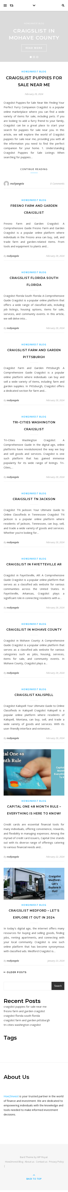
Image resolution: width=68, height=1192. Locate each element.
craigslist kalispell (34, 695)
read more (34, 47)
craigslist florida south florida (22, 1015)
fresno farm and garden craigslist (24, 1011)
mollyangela (17, 183)
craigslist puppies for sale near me (25, 1006)
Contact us (42, 1161)
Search (58, 986)
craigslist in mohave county (34, 629)
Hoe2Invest (11, 1096)
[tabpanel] (34, 36)
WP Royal (42, 1157)
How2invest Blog (34, 23)
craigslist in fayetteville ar (34, 564)
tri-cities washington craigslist (22, 1025)
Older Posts (16, 972)
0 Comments (57, 183)
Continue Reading (34, 169)
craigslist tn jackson (34, 499)
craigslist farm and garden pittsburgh (27, 1020)
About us (29, 1161)
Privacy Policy (56, 1161)
